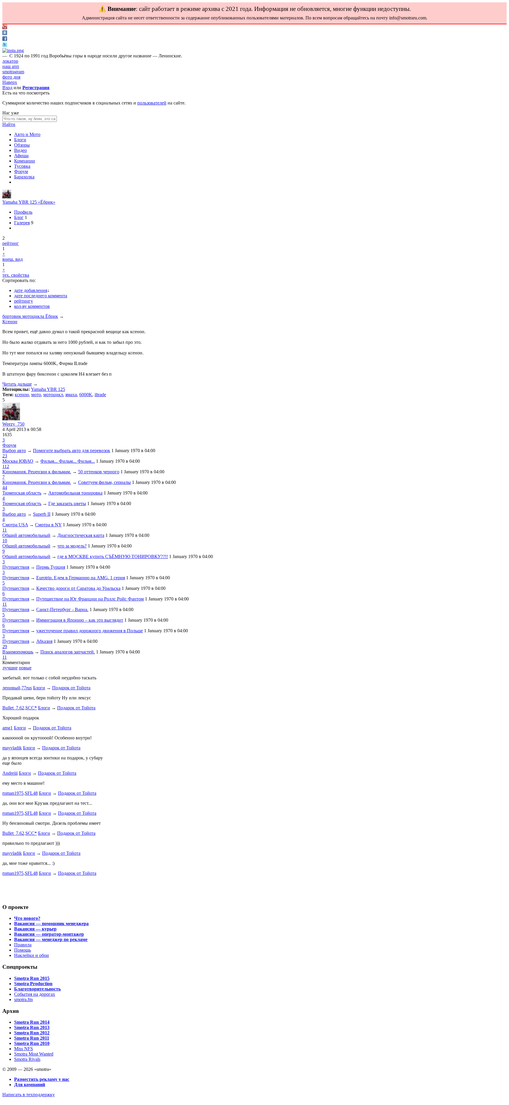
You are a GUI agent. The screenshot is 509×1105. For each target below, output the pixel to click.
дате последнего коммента (40, 295)
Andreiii (10, 773)
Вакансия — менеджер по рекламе (50, 939)
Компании (24, 160)
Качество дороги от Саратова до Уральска (78, 588)
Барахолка (24, 176)
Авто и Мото (27, 134)
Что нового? (27, 918)
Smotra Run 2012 (31, 1032)
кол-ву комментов (32, 306)
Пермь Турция (50, 567)
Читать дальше (17, 383)
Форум (21, 171)
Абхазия (44, 641)
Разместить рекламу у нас (41, 1079)
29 (4, 646)
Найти (8, 124)
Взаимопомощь (17, 651)
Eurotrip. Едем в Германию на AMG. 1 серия (80, 577)
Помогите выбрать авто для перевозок (71, 450)
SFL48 (31, 793)
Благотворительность (37, 988)
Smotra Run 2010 (31, 1043)
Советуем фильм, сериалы (104, 482)
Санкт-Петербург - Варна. (62, 609)
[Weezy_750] (6, 196)
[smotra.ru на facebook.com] (4, 39)
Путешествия (15, 567)
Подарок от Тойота (71, 687)
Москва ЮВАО (17, 461)
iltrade (100, 394)
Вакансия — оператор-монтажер (49, 934)
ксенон (22, 394)
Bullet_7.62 (13, 707)
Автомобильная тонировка (75, 492)
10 (4, 540)
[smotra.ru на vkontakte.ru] (4, 33)
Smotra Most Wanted (33, 1053)
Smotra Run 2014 (31, 1022)
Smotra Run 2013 (31, 1027)
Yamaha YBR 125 (48, 389)
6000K (85, 394)
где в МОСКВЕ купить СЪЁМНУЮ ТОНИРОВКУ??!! (112, 556)
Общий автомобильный (26, 535)
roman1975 (13, 793)
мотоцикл (53, 394)
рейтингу (23, 300)
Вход (7, 87)
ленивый (11, 687)
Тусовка (22, 166)
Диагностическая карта (80, 535)
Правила (23, 944)
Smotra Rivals (27, 1059)
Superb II (41, 514)
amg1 (7, 727)
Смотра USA (15, 524)
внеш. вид (12, 259)
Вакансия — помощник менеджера (51, 923)
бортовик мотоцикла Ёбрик (30, 316)
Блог (19, 217)
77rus (27, 687)
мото (36, 394)
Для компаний (29, 1084)
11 (4, 529)
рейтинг (10, 243)
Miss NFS (23, 1048)
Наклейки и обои (31, 955)
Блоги (20, 139)
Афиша (21, 155)
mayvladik (12, 747)
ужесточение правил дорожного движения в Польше (89, 630)
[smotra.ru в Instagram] (13, 50)
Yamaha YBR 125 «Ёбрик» (28, 202)
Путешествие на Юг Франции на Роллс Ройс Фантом (90, 598)
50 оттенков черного (98, 471)
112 (5, 466)
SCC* (31, 707)
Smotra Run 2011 (31, 1038)
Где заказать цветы (67, 503)
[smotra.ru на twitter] (4, 45)
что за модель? (72, 545)
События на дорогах (34, 994)
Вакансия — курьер (35, 928)
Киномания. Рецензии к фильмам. (36, 471)
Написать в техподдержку (28, 1094)
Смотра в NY (48, 524)
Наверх (9, 82)
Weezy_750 (13, 424)
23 (4, 455)
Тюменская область (21, 492)
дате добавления (30, 290)
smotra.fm (23, 999)
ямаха (71, 394)
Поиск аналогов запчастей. (67, 651)
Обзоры (22, 144)
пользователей (151, 102)
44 (4, 487)
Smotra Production (33, 983)
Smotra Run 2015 (31, 978)
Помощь (22, 950)
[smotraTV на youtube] (4, 27)
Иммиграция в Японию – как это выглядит (79, 620)
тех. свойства (15, 275)
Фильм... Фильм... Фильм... (67, 461)
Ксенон (9, 321)
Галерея (22, 222)
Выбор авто (14, 450)
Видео (20, 150)
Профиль (23, 212)
